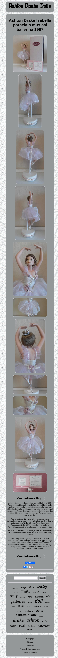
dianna (44, 592)
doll (39, 601)
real (22, 625)
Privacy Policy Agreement (30, 649)
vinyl (36, 592)
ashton (32, 620)
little (32, 587)
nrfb (44, 621)
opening (15, 588)
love (13, 606)
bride (30, 602)
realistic (29, 611)
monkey (41, 616)
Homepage (30, 639)
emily (16, 592)
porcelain (44, 626)
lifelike (25, 591)
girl (48, 596)
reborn (37, 606)
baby (42, 586)
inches (31, 626)
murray (29, 629)
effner (46, 606)
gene (39, 610)
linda (20, 605)
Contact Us (30, 646)
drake (18, 620)
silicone (22, 597)
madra (19, 611)
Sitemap (30, 642)
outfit (23, 587)
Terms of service (30, 653)
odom (47, 603)
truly (14, 596)
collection (29, 607)
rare (30, 596)
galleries (18, 601)
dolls (12, 626)
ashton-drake (26, 615)
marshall (39, 596)
